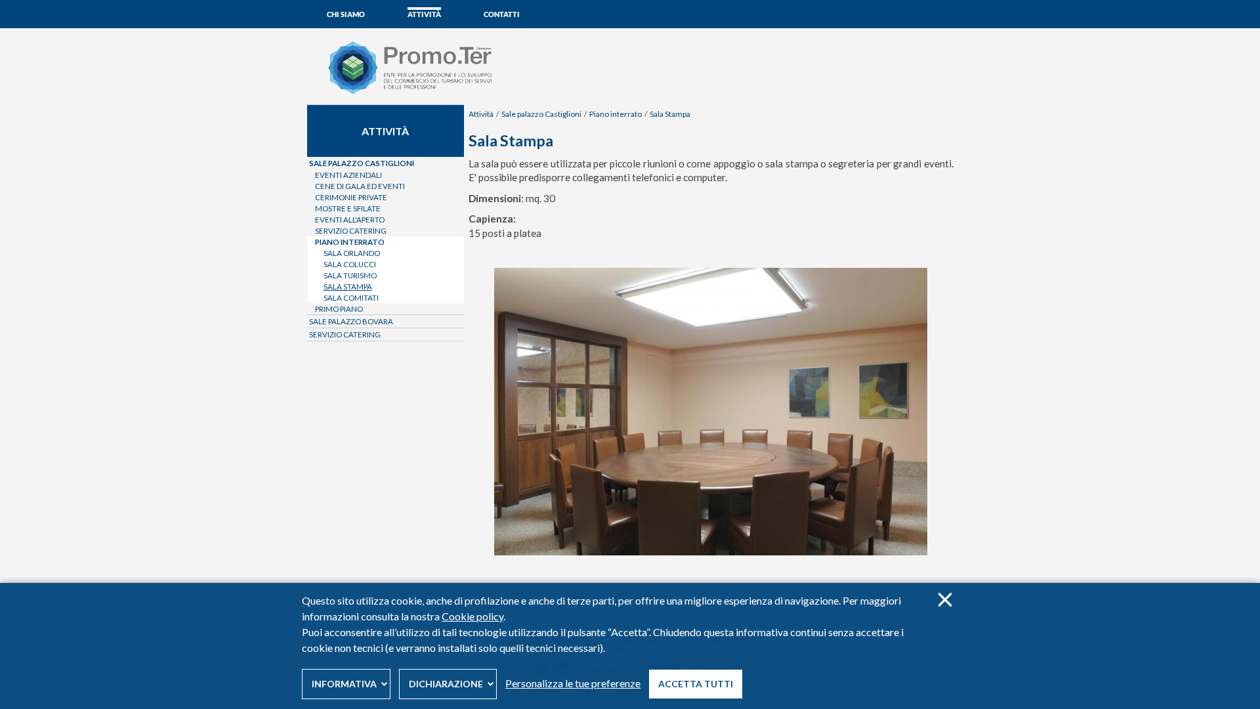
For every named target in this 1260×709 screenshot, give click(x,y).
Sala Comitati (351, 297)
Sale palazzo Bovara (351, 321)
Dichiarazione (446, 683)
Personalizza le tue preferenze (572, 683)
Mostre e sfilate (348, 208)
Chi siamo (346, 14)
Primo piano (339, 309)
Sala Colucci (350, 264)
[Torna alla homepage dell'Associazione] (421, 92)
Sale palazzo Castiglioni (541, 114)
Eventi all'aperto (350, 219)
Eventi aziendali (348, 175)
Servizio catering (351, 230)
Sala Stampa (670, 114)
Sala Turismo (350, 275)
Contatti (502, 14)
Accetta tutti (695, 683)
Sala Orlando (352, 253)
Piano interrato (615, 114)
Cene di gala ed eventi (360, 186)
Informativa (344, 683)
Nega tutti (945, 600)
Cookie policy (472, 616)
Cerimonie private (351, 197)
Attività (424, 14)
